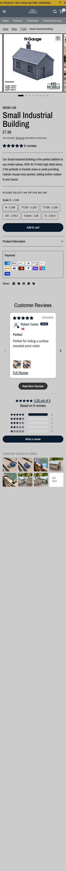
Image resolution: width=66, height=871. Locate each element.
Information (33, 20)
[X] (19, 283)
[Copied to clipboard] (34, 283)
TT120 (23, 28)
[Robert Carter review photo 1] (17, 364)
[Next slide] (60, 351)
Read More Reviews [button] (33, 386)
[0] (60, 11)
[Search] (55, 11)
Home (6, 20)
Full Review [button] (20, 372)
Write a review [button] (33, 439)
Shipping (20, 138)
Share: (6, 283)
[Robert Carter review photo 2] (27, 364)
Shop (14, 28)
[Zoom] (58, 38)
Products (17, 20)
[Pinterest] (24, 283)
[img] (23, 318)
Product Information (14, 241)
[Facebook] (14, 283)
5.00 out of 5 (42, 400)
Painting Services (52, 20)
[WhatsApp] (29, 283)
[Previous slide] (5, 351)
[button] (13, 145)
